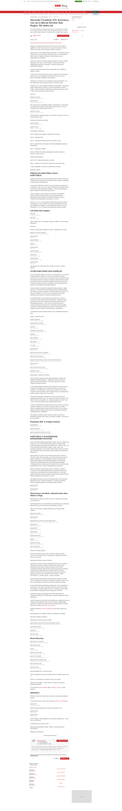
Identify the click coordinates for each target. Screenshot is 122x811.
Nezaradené (54, 749)
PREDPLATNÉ (78, 1)
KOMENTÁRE (56, 11)
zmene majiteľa (46, 608)
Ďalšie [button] (82, 14)
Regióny (44, 11)
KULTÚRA (62, 11)
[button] (94, 12)
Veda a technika (72, 14)
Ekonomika (51, 14)
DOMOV (39, 11)
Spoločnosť (57, 14)
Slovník (46, 1)
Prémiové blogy (33, 14)
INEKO (61, 783)
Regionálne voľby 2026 (54, 1)
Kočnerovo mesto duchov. (48, 605)
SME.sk (25, 11)
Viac (59, 1)
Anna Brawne (61, 772)
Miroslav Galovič (37, 35)
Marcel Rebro (61, 779)
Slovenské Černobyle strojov (38, 43)
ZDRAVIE (84, 11)
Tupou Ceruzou (61, 768)
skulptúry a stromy (56, 687)
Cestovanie (62, 14)
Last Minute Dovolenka (41, 1)
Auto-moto (78, 14)
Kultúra (66, 14)
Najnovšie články (26, 14)
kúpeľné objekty (42, 687)
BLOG (88, 11)
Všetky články (33, 765)
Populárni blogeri (41, 14)
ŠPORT (66, 11)
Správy (25, 1)
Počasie (29, 11)
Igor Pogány (61, 786)
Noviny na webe (34, 1)
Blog (64, 5)
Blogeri (86, 14)
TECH (77, 11)
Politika (46, 14)
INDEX (48, 11)
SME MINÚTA (34, 11)
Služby (28, 1)
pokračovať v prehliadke (60, 701)
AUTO (73, 11)
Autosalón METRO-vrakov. (54, 43)
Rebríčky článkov (81, 27)
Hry (48, 1)
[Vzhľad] (91, 1)
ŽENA (80, 11)
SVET (52, 11)
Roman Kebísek (61, 776)
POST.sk (95, 14)
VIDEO (70, 11)
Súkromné (58, 749)
